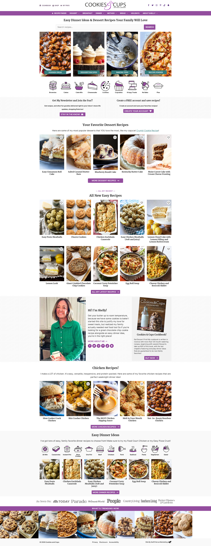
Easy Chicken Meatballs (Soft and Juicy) (132, 238)
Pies (158, 92)
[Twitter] (153, 5)
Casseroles (56, 454)
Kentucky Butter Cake (132, 172)
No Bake (145, 92)
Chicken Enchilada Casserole (105, 238)
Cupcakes (119, 92)
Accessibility (114, 542)
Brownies (52, 92)
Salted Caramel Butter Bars (78, 173)
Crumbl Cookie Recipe (147, 130)
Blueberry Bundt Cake (105, 172)
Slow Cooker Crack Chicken (52, 419)
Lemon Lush (52, 283)
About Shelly (149, 13)
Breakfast (87, 13)
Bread (123, 13)
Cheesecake (92, 92)
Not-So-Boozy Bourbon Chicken (159, 419)
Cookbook (46, 5)
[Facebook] (149, 5)
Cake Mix (79, 92)
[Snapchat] (168, 5)
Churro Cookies (78, 237)
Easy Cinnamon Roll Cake (52, 173)
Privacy (95, 542)
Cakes (66, 92)
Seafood (133, 454)
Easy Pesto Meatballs (52, 237)
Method (111, 13)
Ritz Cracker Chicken (79, 418)
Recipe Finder (60, 13)
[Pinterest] (160, 5)
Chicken (111, 454)
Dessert (73, 13)
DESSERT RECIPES (89, 72)
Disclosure (103, 542)
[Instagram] (156, 5)
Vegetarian (155, 454)
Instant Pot (67, 454)
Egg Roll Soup (132, 283)
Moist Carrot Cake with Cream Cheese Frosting (159, 173)
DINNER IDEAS (55, 72)
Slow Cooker (78, 455)
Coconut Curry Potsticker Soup (105, 284)
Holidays (135, 13)
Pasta (144, 454)
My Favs (66, 5)
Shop (57, 5)
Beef (100, 454)
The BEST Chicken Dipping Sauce (105, 419)
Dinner (99, 13)
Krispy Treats (132, 92)
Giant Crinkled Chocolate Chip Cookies (79, 284)
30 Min (45, 454)
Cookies (105, 92)
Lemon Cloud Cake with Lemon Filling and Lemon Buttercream (159, 239)
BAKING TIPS (122, 72)
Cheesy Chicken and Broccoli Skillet (159, 284)
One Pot (89, 454)
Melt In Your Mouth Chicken (132, 419)
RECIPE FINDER (156, 72)
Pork (122, 454)
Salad (166, 454)
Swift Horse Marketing (159, 542)
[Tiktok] (164, 5)
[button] (78, 13)
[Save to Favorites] (61, 137)
